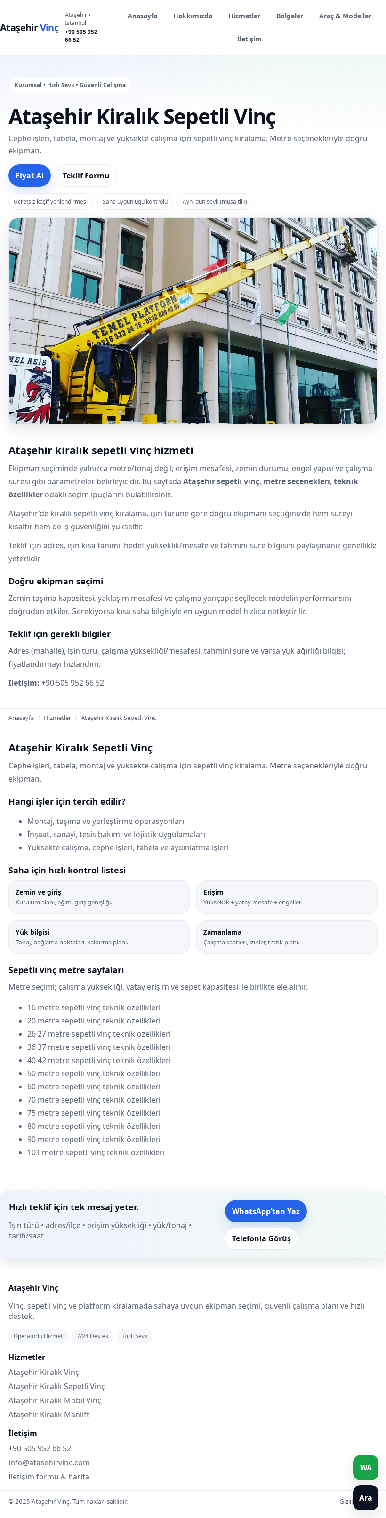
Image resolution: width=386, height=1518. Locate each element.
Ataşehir (29, 27)
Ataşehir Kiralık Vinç (43, 1372)
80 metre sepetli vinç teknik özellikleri (94, 1126)
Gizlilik (348, 1501)
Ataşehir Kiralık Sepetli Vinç (56, 1386)
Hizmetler (244, 15)
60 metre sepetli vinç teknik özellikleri (94, 1086)
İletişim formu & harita (48, 1476)
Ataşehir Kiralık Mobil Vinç (54, 1400)
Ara (365, 1498)
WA (366, 1467)
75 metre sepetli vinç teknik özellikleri (94, 1113)
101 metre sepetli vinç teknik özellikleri (96, 1152)
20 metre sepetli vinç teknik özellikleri (94, 1020)
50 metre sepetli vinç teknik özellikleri (94, 1073)
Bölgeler (289, 15)
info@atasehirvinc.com (49, 1462)
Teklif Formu (86, 175)
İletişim (249, 38)
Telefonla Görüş (261, 1238)
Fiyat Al (30, 175)
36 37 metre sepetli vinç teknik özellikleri (99, 1047)
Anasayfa (142, 15)
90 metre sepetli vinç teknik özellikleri (94, 1139)
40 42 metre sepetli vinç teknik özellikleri (99, 1060)
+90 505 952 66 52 (81, 36)
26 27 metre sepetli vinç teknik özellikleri (99, 1034)
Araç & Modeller (345, 15)
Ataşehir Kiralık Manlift (48, 1414)
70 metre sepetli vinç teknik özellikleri (94, 1100)
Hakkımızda (192, 15)
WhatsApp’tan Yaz (266, 1211)
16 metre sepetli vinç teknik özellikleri (94, 1007)
